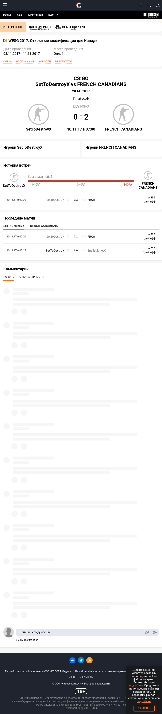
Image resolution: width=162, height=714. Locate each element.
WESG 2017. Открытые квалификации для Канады (53, 41)
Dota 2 (7, 14)
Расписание (25, 61)
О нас (72, 676)
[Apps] (141, 5)
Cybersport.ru (72, 708)
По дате (8, 276)
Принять (144, 708)
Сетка (7, 61)
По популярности (31, 276)
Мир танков (35, 14)
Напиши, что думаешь (34, 632)
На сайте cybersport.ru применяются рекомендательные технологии (116, 671)
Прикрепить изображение (146, 632)
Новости (44, 61)
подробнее (136, 685)
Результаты (63, 61)
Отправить (155, 632)
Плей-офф (81, 99)
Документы (86, 676)
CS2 (19, 14)
